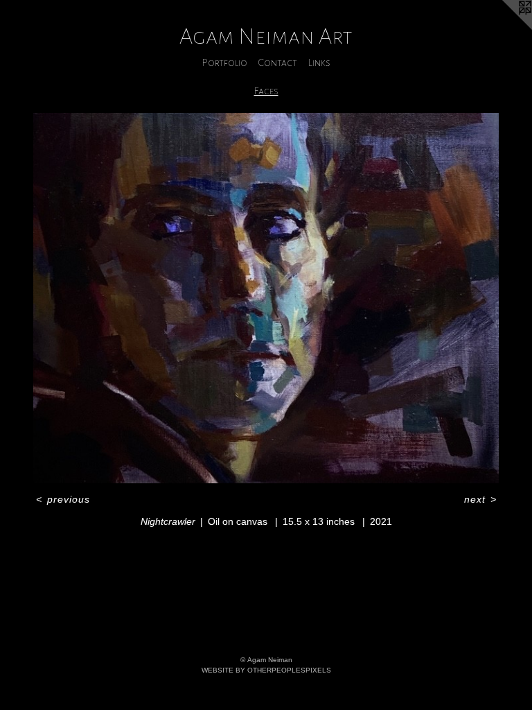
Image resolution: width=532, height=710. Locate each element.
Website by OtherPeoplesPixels (266, 670)
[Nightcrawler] (266, 298)
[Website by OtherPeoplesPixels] (504, 27)
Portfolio (224, 62)
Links (319, 62)
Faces (266, 90)
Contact (277, 62)
